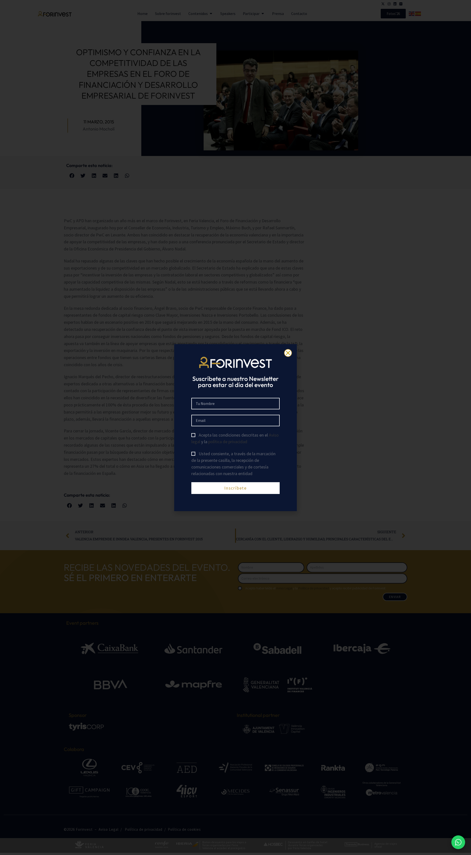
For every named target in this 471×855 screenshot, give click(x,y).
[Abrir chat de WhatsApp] (458, 842)
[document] (235, 427)
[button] (288, 353)
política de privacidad (227, 441)
